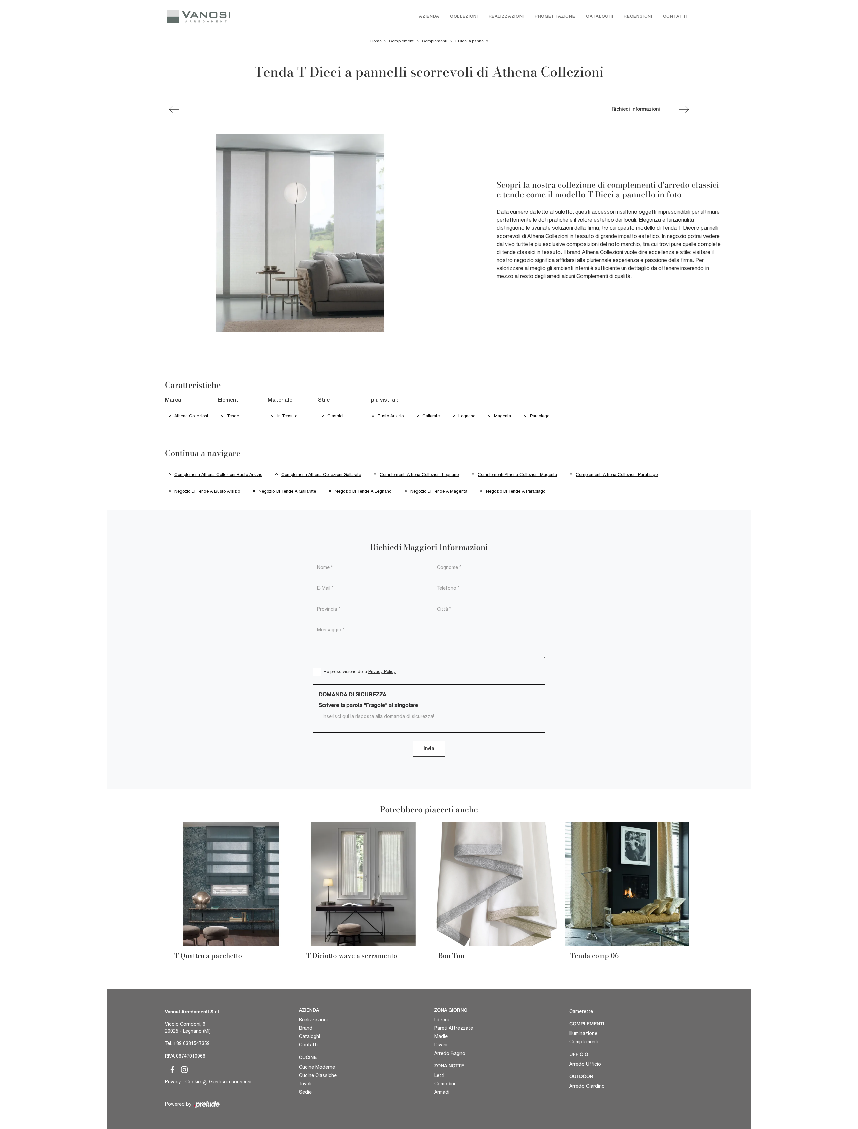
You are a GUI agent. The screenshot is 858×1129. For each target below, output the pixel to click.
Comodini (444, 1083)
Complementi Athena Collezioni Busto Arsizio (218, 474)
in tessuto (287, 415)
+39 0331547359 (191, 1043)
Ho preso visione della (360, 671)
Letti (439, 1075)
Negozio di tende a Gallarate (287, 491)
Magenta (502, 415)
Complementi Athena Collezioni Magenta (517, 474)
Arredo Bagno (449, 1053)
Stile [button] (324, 400)
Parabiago (539, 415)
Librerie (442, 1019)
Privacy (173, 1081)
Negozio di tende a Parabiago (515, 491)
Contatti (675, 16)
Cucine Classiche (318, 1075)
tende (233, 415)
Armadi (441, 1092)
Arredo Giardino (587, 1086)
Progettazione (555, 16)
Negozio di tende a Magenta (438, 491)
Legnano (466, 415)
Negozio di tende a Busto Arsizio (207, 491)
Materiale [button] (280, 400)
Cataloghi (599, 16)
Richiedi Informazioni (636, 109)
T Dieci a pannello (471, 41)
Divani (440, 1044)
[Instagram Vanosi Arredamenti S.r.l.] (182, 1068)
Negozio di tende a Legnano (363, 491)
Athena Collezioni (191, 415)
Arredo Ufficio (585, 1064)
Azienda (429, 16)
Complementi (402, 41)
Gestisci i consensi (230, 1081)
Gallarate (431, 415)
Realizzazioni (506, 16)
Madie (441, 1036)
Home (376, 41)
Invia (429, 749)
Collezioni (464, 16)
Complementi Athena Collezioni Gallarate (321, 474)
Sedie (305, 1092)
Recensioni (638, 16)
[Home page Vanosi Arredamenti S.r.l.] (227, 17)
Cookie (193, 1081)
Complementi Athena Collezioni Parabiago (617, 474)
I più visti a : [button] (383, 400)
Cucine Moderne (317, 1067)
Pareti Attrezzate (453, 1028)
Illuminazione (583, 1033)
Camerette (581, 1011)
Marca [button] (173, 400)
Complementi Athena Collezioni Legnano (419, 474)
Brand (305, 1028)
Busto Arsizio (391, 415)
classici (335, 415)
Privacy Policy (382, 671)
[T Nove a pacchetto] (174, 109)
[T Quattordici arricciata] (684, 109)
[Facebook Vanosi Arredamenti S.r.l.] (171, 1068)
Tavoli (305, 1083)
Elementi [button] (229, 400)
